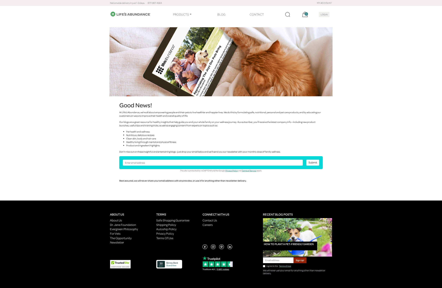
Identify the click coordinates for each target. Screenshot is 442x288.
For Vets (115, 233)
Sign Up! (300, 260)
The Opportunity (121, 238)
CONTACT (257, 14)
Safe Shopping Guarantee (172, 220)
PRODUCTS (181, 14)
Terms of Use (285, 266)
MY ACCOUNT (324, 2)
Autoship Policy (166, 229)
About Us (116, 220)
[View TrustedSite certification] (120, 263)
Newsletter (117, 242)
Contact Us (210, 220)
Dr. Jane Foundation (123, 225)
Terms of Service (249, 170)
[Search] (288, 14)
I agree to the (278, 266)
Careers (208, 225)
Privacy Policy (231, 170)
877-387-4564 (155, 2)
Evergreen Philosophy (124, 229)
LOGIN (324, 14)
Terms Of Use (164, 238)
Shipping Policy (166, 225)
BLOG (221, 14)
